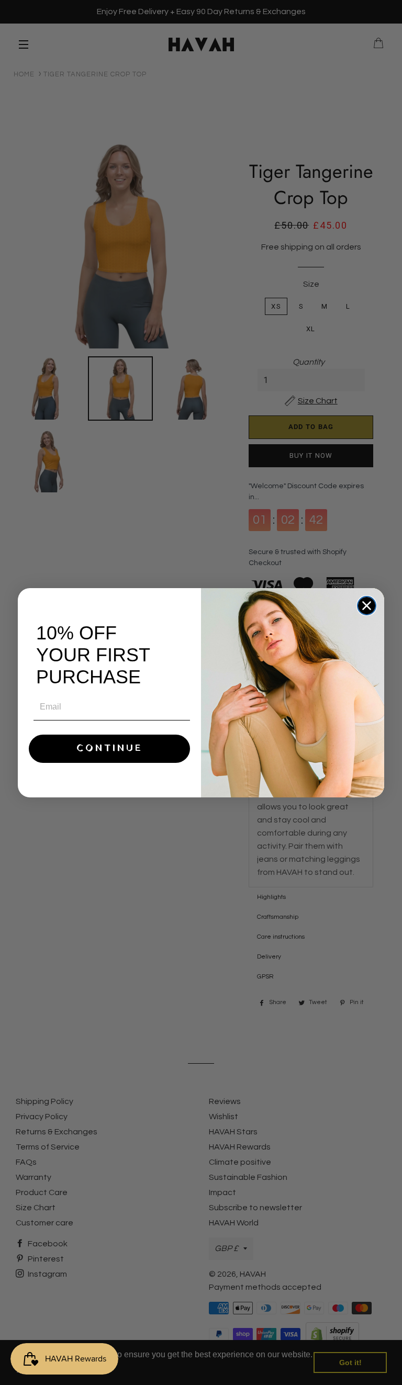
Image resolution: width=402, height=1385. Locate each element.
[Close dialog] (367, 605)
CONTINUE (109, 748)
